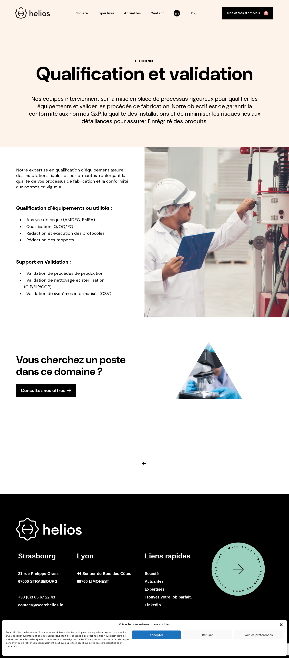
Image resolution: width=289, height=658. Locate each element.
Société (82, 13)
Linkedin (153, 605)
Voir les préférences (258, 635)
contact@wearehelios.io (40, 605)
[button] (281, 625)
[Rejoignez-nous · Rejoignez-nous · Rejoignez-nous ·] (238, 594)
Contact (157, 13)
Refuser (207, 635)
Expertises (106, 13)
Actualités (132, 13)
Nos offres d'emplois (247, 13)
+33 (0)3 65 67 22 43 (36, 597)
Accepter (156, 635)
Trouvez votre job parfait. (168, 597)
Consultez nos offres (43, 390)
